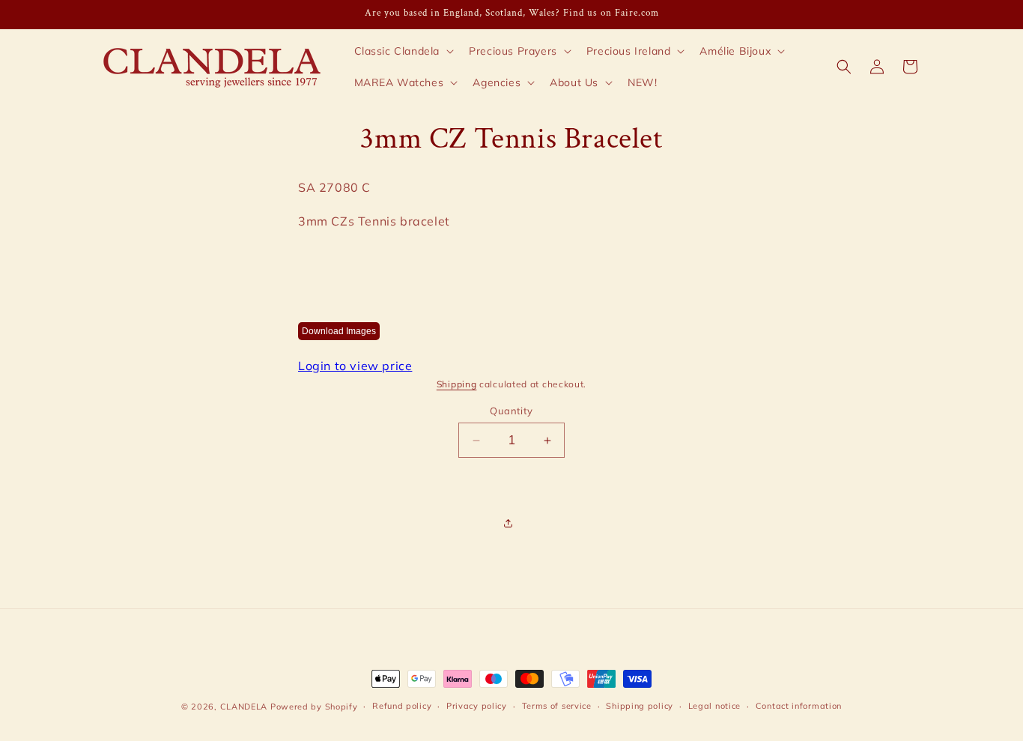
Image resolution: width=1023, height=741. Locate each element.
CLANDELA (244, 706)
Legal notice (714, 706)
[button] (403, 51)
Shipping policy (639, 706)
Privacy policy (476, 706)
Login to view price (355, 365)
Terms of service (557, 706)
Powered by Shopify (314, 706)
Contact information (799, 706)
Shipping (457, 384)
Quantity (511, 411)
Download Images (339, 331)
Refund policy (401, 706)
